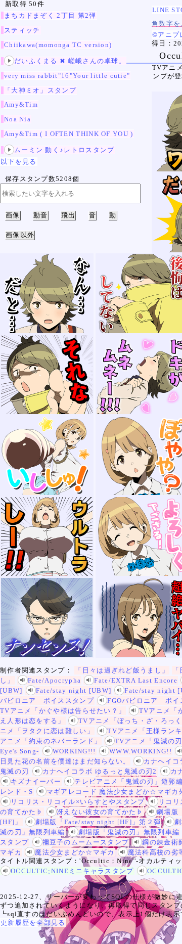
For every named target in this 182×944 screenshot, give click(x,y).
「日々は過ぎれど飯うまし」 (122, 670)
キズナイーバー (36, 781)
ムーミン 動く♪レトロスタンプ (64, 150)
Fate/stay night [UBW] (73, 690)
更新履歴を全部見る (33, 922)
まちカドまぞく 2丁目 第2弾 (50, 15)
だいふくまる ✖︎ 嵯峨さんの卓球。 (70, 61)
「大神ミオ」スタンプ (40, 90)
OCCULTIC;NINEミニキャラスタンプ (72, 871)
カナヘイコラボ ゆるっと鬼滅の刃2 (99, 771)
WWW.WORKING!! (140, 751)
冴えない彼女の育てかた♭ (100, 812)
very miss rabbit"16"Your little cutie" (67, 75)
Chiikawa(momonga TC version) (58, 45)
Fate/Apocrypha (54, 680)
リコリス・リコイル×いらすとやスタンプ (78, 801)
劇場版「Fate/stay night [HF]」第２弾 (98, 822)
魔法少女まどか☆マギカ (74, 852)
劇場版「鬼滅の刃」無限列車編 (128, 832)
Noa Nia (17, 119)
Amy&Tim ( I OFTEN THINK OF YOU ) (68, 134)
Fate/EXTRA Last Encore (135, 680)
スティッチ (22, 30)
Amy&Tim (21, 104)
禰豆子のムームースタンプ (85, 842)
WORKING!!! (74, 751)
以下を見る (19, 161)
